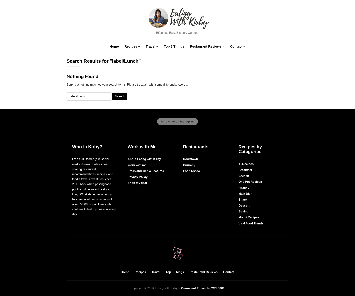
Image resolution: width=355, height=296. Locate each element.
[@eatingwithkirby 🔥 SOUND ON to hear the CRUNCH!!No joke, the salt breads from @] (100, 124)
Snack (243, 199)
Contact (236, 46)
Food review (191, 171)
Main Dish (245, 193)
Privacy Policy (138, 177)
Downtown (190, 159)
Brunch (244, 175)
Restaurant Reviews (206, 46)
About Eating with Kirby (144, 159)
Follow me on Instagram (177, 121)
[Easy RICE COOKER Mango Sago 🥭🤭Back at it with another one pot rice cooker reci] (278, 124)
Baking (243, 211)
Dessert (244, 205)
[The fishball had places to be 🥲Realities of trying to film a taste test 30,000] (33, 124)
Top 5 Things (174, 46)
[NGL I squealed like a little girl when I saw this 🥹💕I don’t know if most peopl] (78, 124)
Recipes (130, 46)
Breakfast (245, 170)
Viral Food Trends (251, 223)
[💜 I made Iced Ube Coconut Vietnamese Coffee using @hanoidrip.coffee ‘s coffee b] (55, 124)
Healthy (244, 187)
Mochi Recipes (249, 217)
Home (114, 46)
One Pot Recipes (250, 181)
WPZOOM (217, 288)
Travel (150, 46)
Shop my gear (137, 182)
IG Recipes (246, 164)
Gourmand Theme (193, 288)
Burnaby (189, 165)
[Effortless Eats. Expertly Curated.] (177, 246)
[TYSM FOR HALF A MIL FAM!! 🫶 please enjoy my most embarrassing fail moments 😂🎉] (212, 124)
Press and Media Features (146, 171)
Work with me (137, 165)
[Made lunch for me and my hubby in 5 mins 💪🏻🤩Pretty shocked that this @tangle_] (122, 124)
